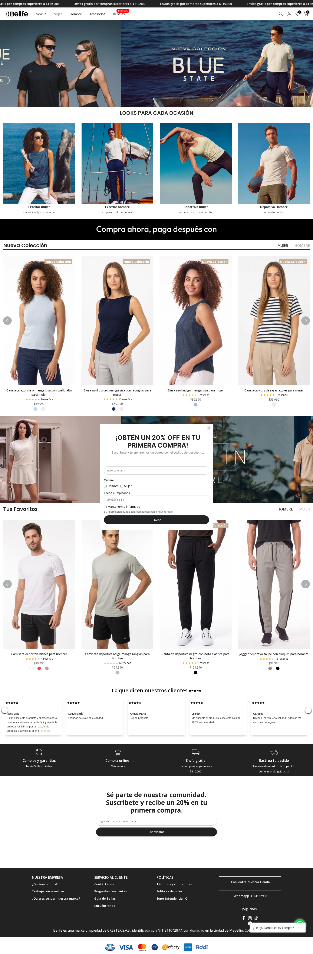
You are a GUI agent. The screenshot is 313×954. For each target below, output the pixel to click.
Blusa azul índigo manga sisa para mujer (195, 390)
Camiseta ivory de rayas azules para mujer (273, 390)
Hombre (76, 14)
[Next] (305, 320)
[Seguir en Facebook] (243, 919)
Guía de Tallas (105, 898)
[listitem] (35, 409)
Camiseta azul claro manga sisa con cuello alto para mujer (39, 392)
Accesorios (97, 14)
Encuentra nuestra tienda (250, 882)
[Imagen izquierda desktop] (81, 63)
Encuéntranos (104, 906)
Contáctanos (104, 884)
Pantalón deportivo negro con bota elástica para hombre (196, 656)
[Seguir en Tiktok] (256, 919)
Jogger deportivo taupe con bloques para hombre (273, 654)
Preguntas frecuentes (110, 891)
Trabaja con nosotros (48, 891)
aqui (286, 771)
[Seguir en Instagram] (250, 919)
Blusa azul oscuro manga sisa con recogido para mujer (117, 392)
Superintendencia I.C (171, 898)
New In (41, 14)
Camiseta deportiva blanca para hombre (39, 654)
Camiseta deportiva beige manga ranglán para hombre (117, 656)
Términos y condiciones (174, 884)
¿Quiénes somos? (44, 884)
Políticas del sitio (169, 891)
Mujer (58, 14)
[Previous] (7, 320)
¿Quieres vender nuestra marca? (56, 898)
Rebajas (120, 13)
